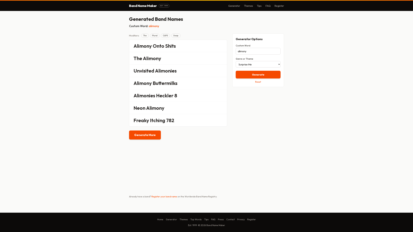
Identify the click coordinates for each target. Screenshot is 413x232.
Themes (248, 5)
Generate (258, 74)
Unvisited (144, 71)
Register (279, 5)
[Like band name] (215, 46)
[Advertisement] (258, 112)
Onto (158, 46)
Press (221, 219)
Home (160, 219)
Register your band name (164, 196)
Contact (230, 219)
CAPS (165, 35)
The (145, 35)
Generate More (145, 135)
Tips (259, 5)
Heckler (164, 95)
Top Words (196, 219)
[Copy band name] (222, 46)
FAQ (268, 5)
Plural (154, 35)
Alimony (143, 46)
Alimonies (166, 71)
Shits (170, 46)
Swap (175, 35)
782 (170, 120)
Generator (234, 5)
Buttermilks (165, 83)
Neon (139, 108)
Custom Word (243, 45)
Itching (157, 120)
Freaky (141, 120)
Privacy (241, 219)
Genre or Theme (244, 58)
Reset (258, 81)
